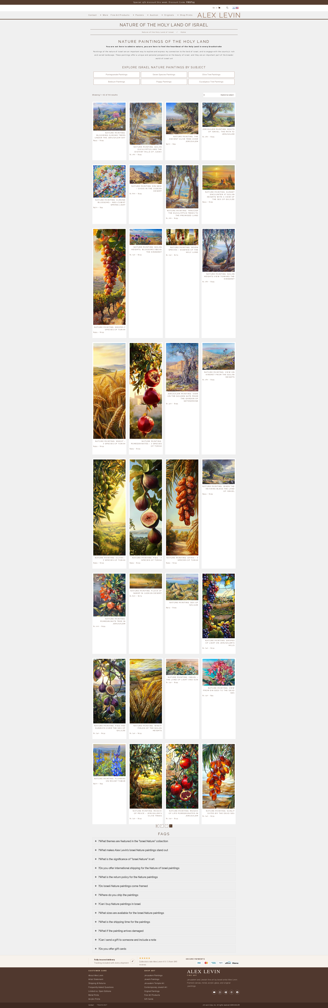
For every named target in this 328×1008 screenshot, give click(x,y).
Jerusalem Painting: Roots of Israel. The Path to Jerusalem (218, 131)
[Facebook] (237, 992)
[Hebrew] (234, 8)
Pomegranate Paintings (116, 75)
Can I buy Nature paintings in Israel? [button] (119, 903)
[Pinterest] (225, 992)
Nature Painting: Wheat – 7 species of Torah (110, 442)
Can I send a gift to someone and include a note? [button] (127, 939)
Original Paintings (152, 991)
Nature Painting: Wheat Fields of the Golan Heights (148, 728)
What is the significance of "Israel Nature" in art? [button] (126, 859)
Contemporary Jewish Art (155, 987)
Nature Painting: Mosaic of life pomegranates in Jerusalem (183, 813)
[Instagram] (231, 992)
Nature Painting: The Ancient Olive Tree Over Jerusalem (183, 138)
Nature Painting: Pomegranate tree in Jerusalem (113, 621)
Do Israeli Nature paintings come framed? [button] (123, 886)
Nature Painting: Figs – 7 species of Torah (147, 559)
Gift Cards (148, 999)
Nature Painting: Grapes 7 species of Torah (110, 328)
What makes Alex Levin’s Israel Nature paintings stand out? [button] (133, 850)
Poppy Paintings (164, 82)
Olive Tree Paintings (211, 75)
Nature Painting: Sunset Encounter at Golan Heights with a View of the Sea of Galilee (220, 195)
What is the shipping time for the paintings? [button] (124, 921)
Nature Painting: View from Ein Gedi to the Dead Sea (219, 690)
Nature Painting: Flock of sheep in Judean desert (146, 592)
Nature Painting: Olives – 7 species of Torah (110, 559)
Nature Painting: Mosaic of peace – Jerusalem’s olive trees (147, 813)
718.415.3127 (102, 1005)
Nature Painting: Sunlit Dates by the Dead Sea (220, 812)
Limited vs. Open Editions (99, 991)
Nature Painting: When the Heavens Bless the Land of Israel (218, 488)
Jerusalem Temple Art (154, 983)
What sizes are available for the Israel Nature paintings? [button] (131, 912)
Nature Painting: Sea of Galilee (184, 603)
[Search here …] (227, 7)
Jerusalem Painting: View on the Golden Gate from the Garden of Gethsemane (183, 397)
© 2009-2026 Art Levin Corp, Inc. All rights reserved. (221, 1005)
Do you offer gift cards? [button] (112, 948)
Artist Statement (95, 979)
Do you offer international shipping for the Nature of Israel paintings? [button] (138, 868)
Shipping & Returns (97, 983)
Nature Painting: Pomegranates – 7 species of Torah (146, 443)
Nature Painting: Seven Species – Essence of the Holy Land (183, 249)
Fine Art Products (152, 995)
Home (183, 32)
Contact (91, 1005)
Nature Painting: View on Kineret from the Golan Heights (219, 374)
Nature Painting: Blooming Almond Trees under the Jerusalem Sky (110, 135)
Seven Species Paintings (164, 75)
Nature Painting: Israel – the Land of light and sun (182, 678)
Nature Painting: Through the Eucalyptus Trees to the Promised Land (182, 213)
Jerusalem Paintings (153, 975)
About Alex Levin (95, 975)
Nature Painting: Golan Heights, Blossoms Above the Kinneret (146, 249)
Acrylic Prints (94, 999)
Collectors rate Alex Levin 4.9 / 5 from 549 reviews (158, 961)
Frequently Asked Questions (101, 987)
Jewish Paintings (151, 979)
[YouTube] (214, 992)
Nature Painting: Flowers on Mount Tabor (110, 779)
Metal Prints (93, 995)
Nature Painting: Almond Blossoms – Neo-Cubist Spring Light (110, 202)
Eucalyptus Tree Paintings (211, 82)
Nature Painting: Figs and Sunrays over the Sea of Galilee (110, 728)
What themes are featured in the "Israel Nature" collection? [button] (133, 841)
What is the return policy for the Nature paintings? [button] (128, 877)
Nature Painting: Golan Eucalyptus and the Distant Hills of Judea (148, 149)
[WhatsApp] (220, 992)
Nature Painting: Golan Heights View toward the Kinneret (219, 276)
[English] (237, 8)
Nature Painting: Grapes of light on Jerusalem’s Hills (220, 642)
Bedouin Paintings (116, 82)
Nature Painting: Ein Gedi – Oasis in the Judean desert (146, 188)
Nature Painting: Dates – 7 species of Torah (182, 559)
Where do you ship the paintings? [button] (118, 895)
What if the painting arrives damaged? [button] (121, 930)
